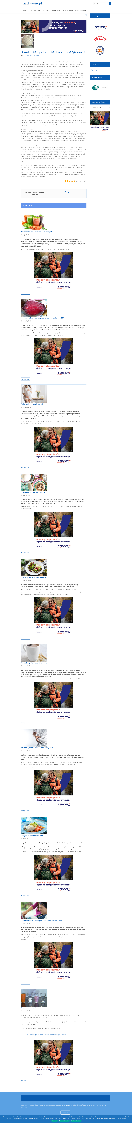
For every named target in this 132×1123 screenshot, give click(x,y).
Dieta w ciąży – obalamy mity (32, 404)
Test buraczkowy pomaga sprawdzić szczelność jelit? (42, 318)
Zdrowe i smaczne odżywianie (33, 492)
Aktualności (24, 10)
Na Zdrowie (28, 56)
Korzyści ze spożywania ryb (32, 835)
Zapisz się (94, 70)
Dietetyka (36, 56)
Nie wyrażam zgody (64, 1120)
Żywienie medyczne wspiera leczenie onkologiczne (41, 920)
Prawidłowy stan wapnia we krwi (34, 663)
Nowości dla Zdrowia (67, 10)
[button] (90, 87)
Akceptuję (54, 1120)
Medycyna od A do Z (35, 10)
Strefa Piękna (46, 10)
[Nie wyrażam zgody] (130, 1119)
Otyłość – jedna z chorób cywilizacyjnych (37, 748)
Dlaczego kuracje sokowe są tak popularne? (38, 232)
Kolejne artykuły (53, 1088)
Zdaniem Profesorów (80, 10)
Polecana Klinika (56, 10)
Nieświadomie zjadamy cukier (33, 1008)
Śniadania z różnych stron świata (34, 577)
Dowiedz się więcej (76, 1120)
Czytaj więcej (25, 293)
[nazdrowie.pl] (36, 3)
